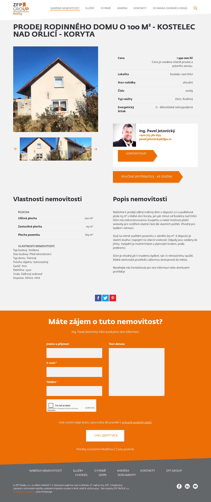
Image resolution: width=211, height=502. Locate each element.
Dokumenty (127, 475)
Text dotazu (117, 344)
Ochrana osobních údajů (170, 8)
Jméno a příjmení (57, 344)
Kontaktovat (136, 153)
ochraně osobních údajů (136, 422)
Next (94, 149)
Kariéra (122, 8)
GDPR (102, 475)
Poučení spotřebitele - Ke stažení (146, 176)
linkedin (187, 486)
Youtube (195, 486)
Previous (16, 149)
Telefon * (52, 382)
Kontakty (140, 8)
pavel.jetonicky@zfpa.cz (155, 139)
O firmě (106, 8)
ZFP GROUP (174, 470)
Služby (89, 8)
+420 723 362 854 (150, 135)
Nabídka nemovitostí (65, 8)
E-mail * (51, 363)
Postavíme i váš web (23, 492)
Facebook (179, 486)
